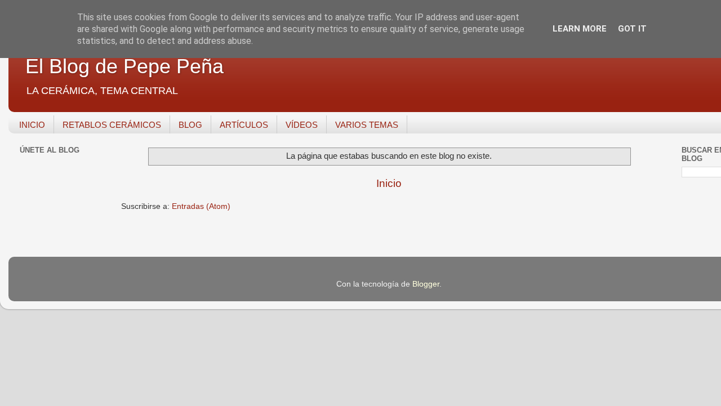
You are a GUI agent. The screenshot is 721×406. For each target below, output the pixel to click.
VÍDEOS (302, 125)
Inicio (389, 183)
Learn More (580, 29)
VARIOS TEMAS (366, 125)
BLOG (190, 125)
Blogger (425, 284)
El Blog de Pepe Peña (124, 66)
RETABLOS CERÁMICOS (112, 125)
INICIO (32, 125)
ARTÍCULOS (244, 125)
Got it (632, 29)
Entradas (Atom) (201, 206)
